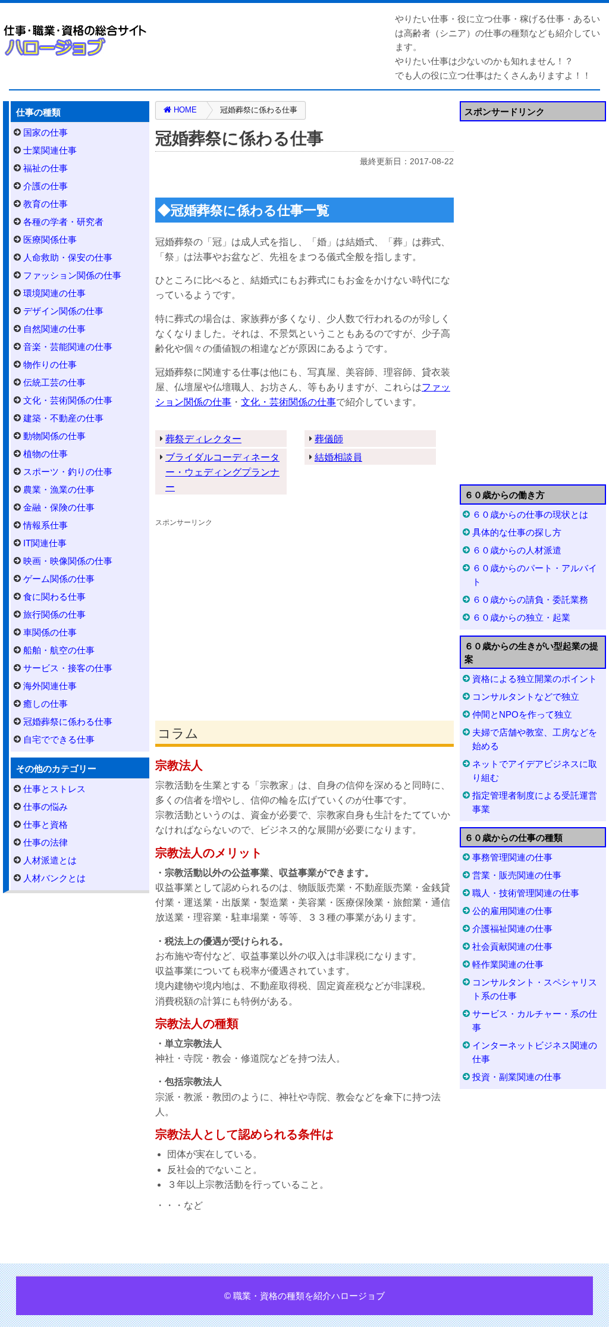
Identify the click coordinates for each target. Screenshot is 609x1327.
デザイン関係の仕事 (63, 311)
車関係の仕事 (50, 632)
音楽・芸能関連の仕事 (67, 347)
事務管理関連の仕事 (512, 857)
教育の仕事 (45, 204)
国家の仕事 (45, 132)
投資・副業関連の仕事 (516, 1077)
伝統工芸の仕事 (54, 382)
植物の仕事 (45, 454)
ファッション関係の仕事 (72, 275)
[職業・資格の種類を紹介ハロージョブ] (76, 40)
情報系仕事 (45, 525)
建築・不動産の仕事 (63, 418)
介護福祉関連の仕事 (512, 929)
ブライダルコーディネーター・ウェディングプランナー (222, 472)
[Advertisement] (304, 613)
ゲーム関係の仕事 (59, 579)
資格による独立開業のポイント (534, 679)
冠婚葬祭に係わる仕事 (67, 721)
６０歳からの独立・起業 (521, 617)
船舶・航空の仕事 (59, 650)
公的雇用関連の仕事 (512, 911)
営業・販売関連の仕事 (516, 875)
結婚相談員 (338, 457)
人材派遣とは (50, 860)
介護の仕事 (45, 186)
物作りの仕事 (50, 364)
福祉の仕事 (45, 168)
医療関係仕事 (50, 239)
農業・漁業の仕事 (59, 489)
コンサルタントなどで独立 (525, 696)
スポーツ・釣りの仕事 (67, 472)
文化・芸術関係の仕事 (288, 402)
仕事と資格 (45, 824)
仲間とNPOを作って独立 (522, 714)
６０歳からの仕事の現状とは (530, 514)
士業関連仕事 (50, 150)
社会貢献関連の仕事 (512, 946)
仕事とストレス (54, 789)
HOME (184, 109)
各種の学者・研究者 (63, 222)
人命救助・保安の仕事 (67, 257)
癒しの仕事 (45, 704)
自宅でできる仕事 (59, 739)
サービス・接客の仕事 (67, 668)
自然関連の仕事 (54, 329)
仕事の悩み (45, 807)
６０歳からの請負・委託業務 (530, 599)
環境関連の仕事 (54, 293)
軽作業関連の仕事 (508, 964)
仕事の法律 (45, 842)
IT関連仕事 (45, 543)
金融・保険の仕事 (59, 507)
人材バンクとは (54, 878)
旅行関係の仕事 (54, 614)
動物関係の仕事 (54, 436)
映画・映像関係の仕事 (67, 561)
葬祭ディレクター (203, 439)
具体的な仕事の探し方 (516, 532)
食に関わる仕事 (54, 596)
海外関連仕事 (50, 686)
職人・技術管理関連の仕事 (525, 893)
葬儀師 (329, 439)
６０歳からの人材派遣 (516, 550)
